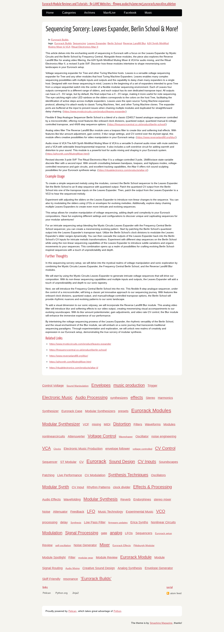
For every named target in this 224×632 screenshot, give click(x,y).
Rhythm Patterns (98, 487)
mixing (96, 424)
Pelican (47, 592)
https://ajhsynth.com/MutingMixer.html (67, 153)
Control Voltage (53, 385)
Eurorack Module (136, 557)
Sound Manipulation (77, 385)
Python (117, 611)
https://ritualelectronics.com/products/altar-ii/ (122, 170)
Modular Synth (55, 486)
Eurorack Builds (59, 39)
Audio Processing (91, 397)
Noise (46, 511)
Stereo (150, 398)
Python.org (61, 592)
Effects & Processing (152, 486)
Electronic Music (57, 397)
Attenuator (60, 511)
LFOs (129, 533)
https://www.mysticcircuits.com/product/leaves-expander (94, 111)
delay (64, 522)
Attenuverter (76, 436)
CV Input (78, 487)
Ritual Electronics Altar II (84, 46)
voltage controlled (142, 448)
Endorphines (142, 499)
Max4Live (109, 12)
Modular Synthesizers (100, 411)
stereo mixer (162, 499)
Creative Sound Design (98, 568)
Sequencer (49, 462)
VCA (46, 448)
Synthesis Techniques (128, 474)
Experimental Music (139, 511)
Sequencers (143, 533)
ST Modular (68, 462)
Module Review (106, 557)
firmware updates (118, 522)
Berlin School (114, 43)
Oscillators (158, 475)
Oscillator (142, 436)
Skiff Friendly (51, 579)
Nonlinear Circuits (163, 522)
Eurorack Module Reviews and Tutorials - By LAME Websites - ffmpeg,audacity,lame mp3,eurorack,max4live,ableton (109, 4)
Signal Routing (52, 568)
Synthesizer (50, 411)
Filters (138, 424)
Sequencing (79, 43)
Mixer (105, 544)
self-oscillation (63, 545)
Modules (169, 424)
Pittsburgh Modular (144, 545)
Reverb (125, 499)
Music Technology (110, 511)
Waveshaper (126, 436)
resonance (70, 579)
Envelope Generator (159, 568)
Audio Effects (51, 499)
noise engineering (163, 436)
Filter (71, 557)
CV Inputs (147, 461)
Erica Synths (139, 522)
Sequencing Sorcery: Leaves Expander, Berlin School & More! (112, 29)
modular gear (85, 557)
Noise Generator (85, 545)
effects (137, 397)
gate (104, 533)
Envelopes (101, 385)
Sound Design (122, 461)
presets (123, 411)
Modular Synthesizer (61, 424)
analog (116, 532)
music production (129, 385)
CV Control (165, 448)
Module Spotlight (54, 557)
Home (50, 12)
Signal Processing (81, 532)
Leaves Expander (96, 43)
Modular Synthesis (100, 499)
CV (81, 462)
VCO (160, 511)
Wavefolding (72, 499)
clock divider (121, 487)
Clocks (57, 448)
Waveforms (153, 424)
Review (47, 545)
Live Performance (69, 475)
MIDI (107, 424)
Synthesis (76, 522)
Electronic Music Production (83, 448)
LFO (91, 511)
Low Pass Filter (95, 522)
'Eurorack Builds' (96, 578)
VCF (86, 424)
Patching (48, 475)
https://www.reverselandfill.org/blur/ (156, 137)
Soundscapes (168, 462)
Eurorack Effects (122, 545)
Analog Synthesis (130, 568)
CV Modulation (95, 475)
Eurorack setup (163, 533)
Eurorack (96, 461)
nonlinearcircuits (53, 436)
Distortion (122, 424)
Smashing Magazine (161, 623)
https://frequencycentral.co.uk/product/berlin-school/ (137, 124)
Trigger (152, 385)
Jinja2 (75, 592)
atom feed (175, 593)
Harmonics (165, 398)
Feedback (77, 511)
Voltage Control (102, 436)
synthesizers (119, 398)
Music (148, 12)
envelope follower (117, 448)
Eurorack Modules (151, 410)
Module (159, 557)
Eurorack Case (71, 411)
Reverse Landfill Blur (134, 43)
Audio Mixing (72, 568)
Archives (89, 12)
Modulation (52, 532)
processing (49, 522)
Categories (69, 12)
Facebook (130, 12)
